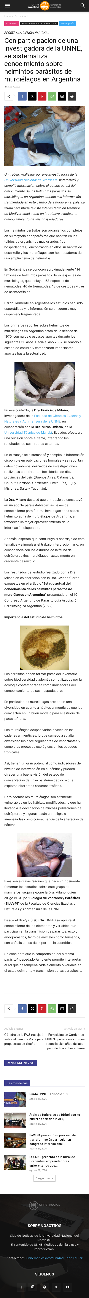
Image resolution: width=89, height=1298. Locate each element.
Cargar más (43, 1178)
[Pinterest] (42, 96)
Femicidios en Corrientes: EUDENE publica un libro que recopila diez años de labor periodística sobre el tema (65, 1041)
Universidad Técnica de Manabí (28, 432)
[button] (7, 6)
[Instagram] (33, 1287)
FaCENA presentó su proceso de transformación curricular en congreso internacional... (52, 1140)
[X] (32, 96)
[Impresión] (72, 96)
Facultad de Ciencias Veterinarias (39, 23)
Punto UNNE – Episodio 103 (48, 1094)
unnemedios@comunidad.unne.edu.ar (54, 1258)
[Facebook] (22, 96)
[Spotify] (44, 1287)
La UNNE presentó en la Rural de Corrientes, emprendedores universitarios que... (52, 1161)
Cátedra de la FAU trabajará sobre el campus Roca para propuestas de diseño (23, 1039)
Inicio (7, 16)
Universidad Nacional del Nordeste (30, 180)
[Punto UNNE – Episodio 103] (15, 1099)
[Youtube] (68, 1287)
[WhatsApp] (52, 96)
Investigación (67, 23)
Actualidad (21, 16)
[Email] (62, 96)
